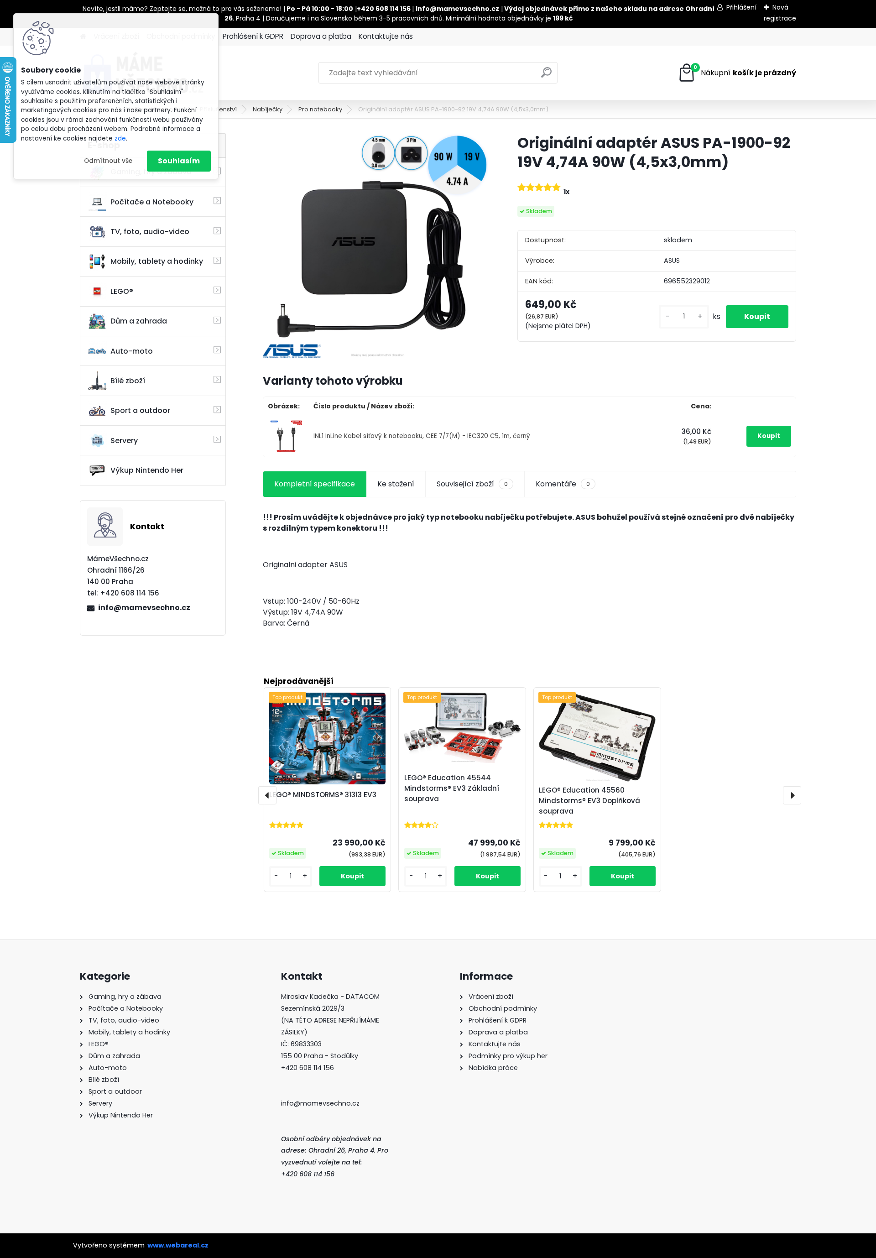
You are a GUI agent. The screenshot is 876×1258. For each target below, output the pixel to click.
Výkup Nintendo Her (146, 470)
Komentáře (563, 484)
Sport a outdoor (140, 410)
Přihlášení (741, 7)
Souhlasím (179, 161)
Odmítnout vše (108, 161)
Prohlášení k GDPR (253, 36)
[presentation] (267, 795)
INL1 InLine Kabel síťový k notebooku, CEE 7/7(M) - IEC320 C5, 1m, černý (421, 436)
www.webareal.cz (178, 1245)
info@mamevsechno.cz (144, 607)
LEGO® (121, 291)
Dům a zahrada (138, 321)
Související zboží (472, 484)
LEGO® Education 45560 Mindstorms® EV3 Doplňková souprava (589, 800)
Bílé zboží (127, 381)
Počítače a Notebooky (151, 202)
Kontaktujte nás (386, 36)
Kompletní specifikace (314, 484)
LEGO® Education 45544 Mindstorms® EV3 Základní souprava (451, 788)
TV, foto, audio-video (149, 231)
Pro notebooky (320, 109)
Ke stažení (395, 484)
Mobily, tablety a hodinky (156, 261)
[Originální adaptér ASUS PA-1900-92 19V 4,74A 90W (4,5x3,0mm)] (375, 246)
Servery (124, 440)
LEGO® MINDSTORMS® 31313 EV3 (322, 794)
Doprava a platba (321, 36)
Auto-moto (131, 351)
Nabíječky (267, 109)
